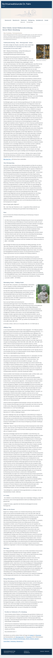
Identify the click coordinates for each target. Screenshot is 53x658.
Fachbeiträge (30, 22)
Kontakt (46, 20)
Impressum (42, 651)
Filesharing (28, 637)
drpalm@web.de (27, 652)
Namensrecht (8, 20)
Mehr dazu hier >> (7, 159)
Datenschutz (47, 651)
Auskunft (32, 635)
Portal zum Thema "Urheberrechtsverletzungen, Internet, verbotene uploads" (21, 638)
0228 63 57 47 (26, 651)
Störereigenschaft (20, 637)
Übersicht (22, 22)
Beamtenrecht (16, 20)
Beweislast (38, 635)
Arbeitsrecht (24, 20)
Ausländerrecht (39, 20)
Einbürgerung (31, 20)
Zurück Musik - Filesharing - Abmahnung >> (13, 641)
